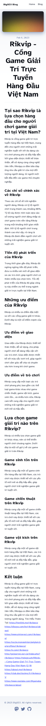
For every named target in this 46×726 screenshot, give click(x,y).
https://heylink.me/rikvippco (23, 622)
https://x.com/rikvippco (16, 650)
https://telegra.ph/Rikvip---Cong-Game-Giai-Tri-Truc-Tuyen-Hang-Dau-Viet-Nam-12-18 (23, 661)
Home (32, 4)
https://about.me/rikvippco (18, 669)
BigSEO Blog (10, 4)
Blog (40, 4)
